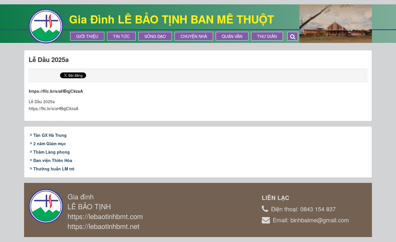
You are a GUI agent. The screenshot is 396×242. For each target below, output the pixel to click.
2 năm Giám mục (49, 143)
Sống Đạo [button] (155, 36)
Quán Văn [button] (232, 36)
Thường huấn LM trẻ (54, 169)
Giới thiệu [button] (87, 36)
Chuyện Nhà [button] (194, 36)
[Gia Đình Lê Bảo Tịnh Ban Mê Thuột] (45, 25)
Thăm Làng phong (51, 152)
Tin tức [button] (121, 36)
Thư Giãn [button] (267, 36)
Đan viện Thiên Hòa (52, 160)
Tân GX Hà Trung (50, 135)
